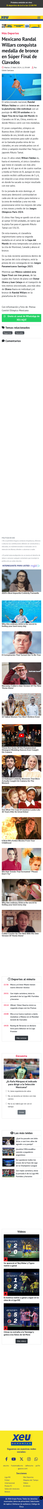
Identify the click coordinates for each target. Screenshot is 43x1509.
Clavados (19, 333)
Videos (25, 1483)
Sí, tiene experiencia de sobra (19, 1091)
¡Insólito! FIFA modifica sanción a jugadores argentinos (25, 1152)
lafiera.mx (29, 1465)
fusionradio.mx (17, 1465)
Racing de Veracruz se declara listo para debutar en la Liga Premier (23, 1028)
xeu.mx (6, 1465)
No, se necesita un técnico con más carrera (22, 1097)
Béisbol (7, 1492)
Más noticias (21, 1038)
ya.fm (37, 1465)
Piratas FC (8, 1486)
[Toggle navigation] (39, 18)
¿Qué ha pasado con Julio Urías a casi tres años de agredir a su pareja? (27, 1141)
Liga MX (8, 1477)
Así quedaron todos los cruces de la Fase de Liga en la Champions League (27, 1163)
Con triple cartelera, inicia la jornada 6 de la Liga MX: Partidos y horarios (24, 996)
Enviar (21, 1112)
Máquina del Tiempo (30, 1480)
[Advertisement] (21, 441)
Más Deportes (28, 1477)
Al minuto (26, 1486)
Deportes (7, 333)
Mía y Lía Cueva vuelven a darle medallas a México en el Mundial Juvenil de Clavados (24, 1017)
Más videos (21, 1341)
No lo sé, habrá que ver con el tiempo (20, 1105)
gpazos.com (22, 1468)
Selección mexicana (12, 1489)
